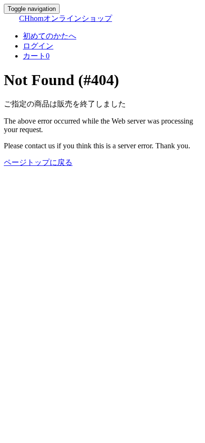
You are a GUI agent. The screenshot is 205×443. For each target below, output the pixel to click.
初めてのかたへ (49, 36)
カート (36, 56)
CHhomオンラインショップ (65, 18)
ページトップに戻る (38, 162)
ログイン (38, 46)
